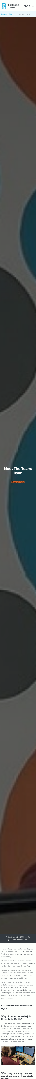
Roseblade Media (18, 482)
